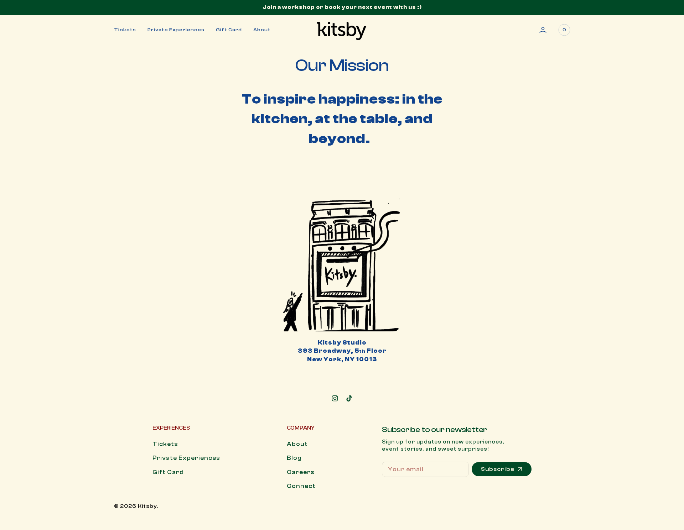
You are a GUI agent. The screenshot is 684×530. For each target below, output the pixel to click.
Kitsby (147, 506)
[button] (543, 30)
